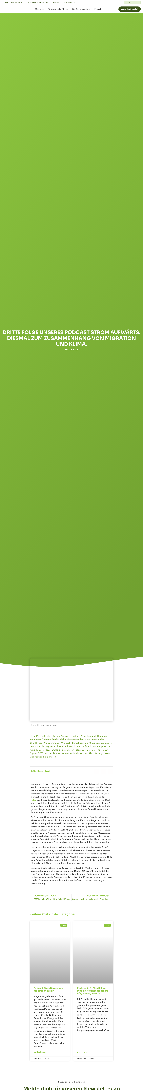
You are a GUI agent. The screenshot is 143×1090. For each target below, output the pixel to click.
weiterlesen (40, 1052)
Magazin (98, 9)
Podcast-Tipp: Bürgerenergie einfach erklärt (49, 989)
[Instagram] (111, 2)
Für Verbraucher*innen (58, 9)
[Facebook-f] (116, 2)
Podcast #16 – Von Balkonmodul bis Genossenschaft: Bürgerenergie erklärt (92, 991)
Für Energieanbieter (81, 9)
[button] (96, 771)
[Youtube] (121, 2)
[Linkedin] (106, 2)
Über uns (39, 9)
